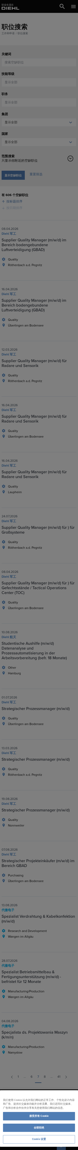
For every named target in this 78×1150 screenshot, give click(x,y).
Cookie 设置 (39, 1139)
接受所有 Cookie (39, 1116)
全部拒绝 (39, 1127)
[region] (39, 1118)
